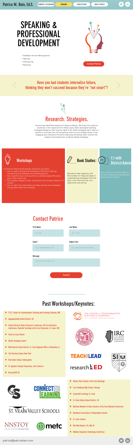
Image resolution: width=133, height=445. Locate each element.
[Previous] (14, 85)
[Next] (118, 85)
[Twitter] (121, 4)
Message (36, 256)
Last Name (73, 227)
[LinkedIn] (127, 4)
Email (35, 242)
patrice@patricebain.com (18, 440)
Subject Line (73, 242)
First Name (37, 227)
